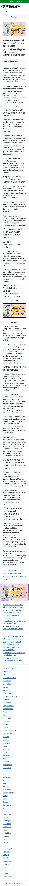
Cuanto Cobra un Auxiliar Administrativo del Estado (13, 606)
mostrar (18, 61)
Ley (4, 780)
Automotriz (7, 681)
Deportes (6, 712)
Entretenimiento (9, 730)
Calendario (7, 693)
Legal (5, 774)
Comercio (7, 702)
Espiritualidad (8, 734)
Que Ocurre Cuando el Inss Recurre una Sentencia (13, 611)
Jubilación (7, 768)
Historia (6, 755)
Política (6, 817)
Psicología (7, 820)
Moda (5, 799)
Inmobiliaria (7, 765)
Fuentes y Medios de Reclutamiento (11, 616)
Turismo (6, 864)
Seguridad (7, 833)
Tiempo (6, 852)
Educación (7, 721)
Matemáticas (8, 793)
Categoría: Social (10, 696)
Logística (6, 786)
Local (5, 783)
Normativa (7, 805)
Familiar (6, 740)
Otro (4, 808)
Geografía (7, 749)
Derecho (6, 715)
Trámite (6, 858)
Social (5, 839)
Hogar (5, 758)
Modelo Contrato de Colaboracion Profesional (13, 627)
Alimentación (8, 668)
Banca (5, 687)
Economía (7, 718)
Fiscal (5, 746)
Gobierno (6, 752)
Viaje (5, 867)
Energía (6, 727)
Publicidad (7, 824)
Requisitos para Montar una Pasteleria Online (14, 622)
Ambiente (7, 671)
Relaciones (7, 827)
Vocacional (7, 876)
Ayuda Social (8, 684)
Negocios (6, 802)
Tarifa (5, 845)
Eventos (6, 737)
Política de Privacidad (17, 883)
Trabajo (6, 855)
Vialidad (6, 870)
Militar (5, 796)
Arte (4, 674)
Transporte (7, 861)
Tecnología (7, 848)
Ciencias (6, 699)
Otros (5, 811)
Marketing (7, 789)
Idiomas (6, 761)
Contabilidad (8, 709)
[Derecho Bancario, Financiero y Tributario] (10, 6)
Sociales (6, 842)
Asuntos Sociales (9, 678)
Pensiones (7, 814)
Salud (5, 830)
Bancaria (6, 690)
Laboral (6, 771)
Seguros (6, 836)
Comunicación (8, 706)
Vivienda (6, 873)
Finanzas (6, 743)
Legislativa (7, 777)
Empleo (6, 724)
